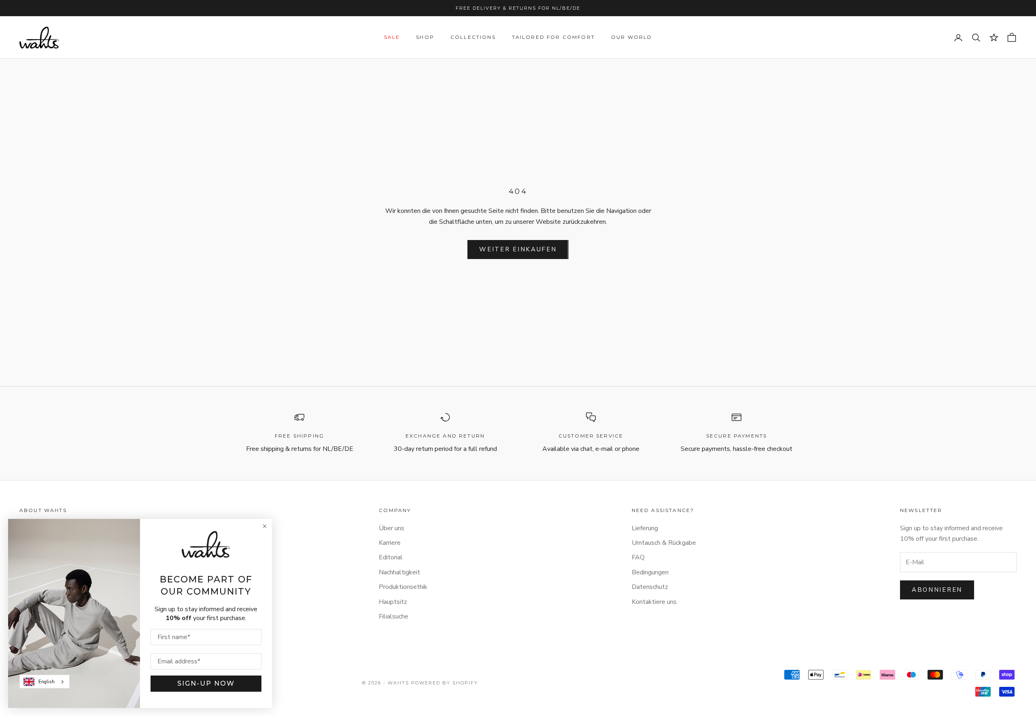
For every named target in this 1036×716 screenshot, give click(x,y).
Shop (425, 37)
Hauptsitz (393, 601)
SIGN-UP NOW (206, 683)
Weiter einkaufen (517, 249)
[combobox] (44, 681)
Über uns (391, 528)
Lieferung (645, 528)
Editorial (391, 557)
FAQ (638, 557)
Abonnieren (937, 590)
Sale (392, 37)
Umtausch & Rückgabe (664, 542)
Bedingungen (650, 572)
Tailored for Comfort (553, 37)
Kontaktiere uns (654, 601)
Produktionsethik (403, 586)
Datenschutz (650, 586)
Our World (631, 37)
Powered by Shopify (444, 683)
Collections (473, 37)
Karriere (390, 542)
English (46, 681)
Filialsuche (393, 616)
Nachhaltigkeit (399, 572)
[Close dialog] (265, 526)
